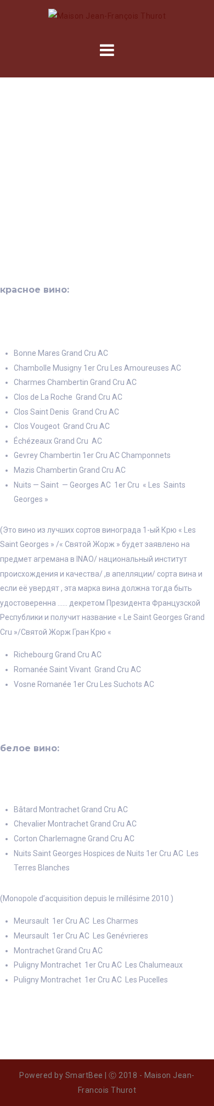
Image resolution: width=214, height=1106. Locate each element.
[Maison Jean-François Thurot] (107, 15)
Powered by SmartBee (61, 1075)
